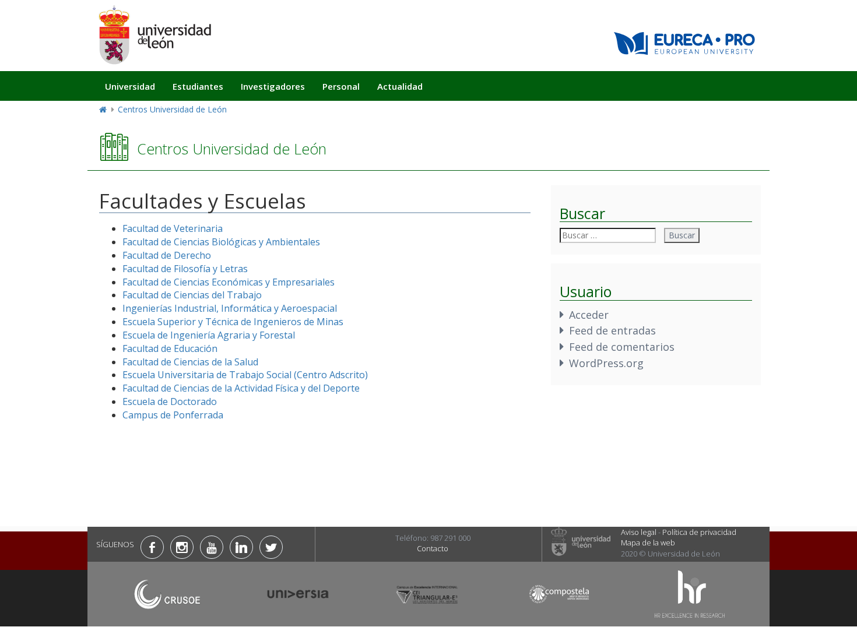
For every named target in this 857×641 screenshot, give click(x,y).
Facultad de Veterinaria (172, 228)
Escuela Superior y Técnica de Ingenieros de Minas (232, 321)
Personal (341, 86)
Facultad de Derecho (166, 255)
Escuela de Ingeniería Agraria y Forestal (208, 335)
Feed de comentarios (622, 347)
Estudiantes (198, 86)
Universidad (130, 86)
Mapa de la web (648, 542)
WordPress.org (606, 363)
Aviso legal (638, 532)
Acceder (589, 315)
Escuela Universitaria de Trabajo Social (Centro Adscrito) (245, 374)
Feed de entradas (612, 330)
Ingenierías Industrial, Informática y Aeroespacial (229, 308)
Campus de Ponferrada (172, 414)
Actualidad (400, 86)
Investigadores (273, 86)
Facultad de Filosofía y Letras (185, 268)
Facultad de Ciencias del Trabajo (192, 294)
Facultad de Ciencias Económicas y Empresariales (228, 282)
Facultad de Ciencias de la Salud (190, 361)
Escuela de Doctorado (169, 401)
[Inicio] (154, 34)
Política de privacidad (699, 532)
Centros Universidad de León (172, 109)
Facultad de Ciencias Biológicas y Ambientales (221, 241)
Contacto (432, 548)
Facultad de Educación (169, 348)
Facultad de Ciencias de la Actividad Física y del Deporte (241, 388)
